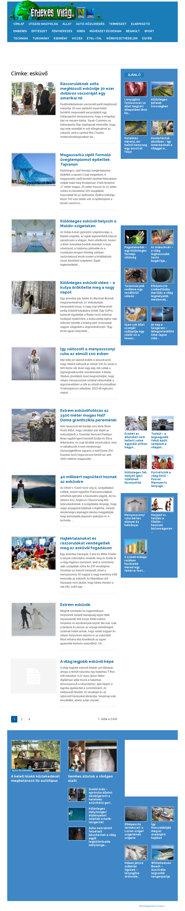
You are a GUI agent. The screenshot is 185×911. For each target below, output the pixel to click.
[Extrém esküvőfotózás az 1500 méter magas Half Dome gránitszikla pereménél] (33, 425)
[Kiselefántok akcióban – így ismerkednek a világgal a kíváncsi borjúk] (162, 128)
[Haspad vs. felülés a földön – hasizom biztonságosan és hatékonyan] (162, 504)
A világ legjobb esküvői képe (87, 661)
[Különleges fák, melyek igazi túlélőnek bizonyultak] (136, 462)
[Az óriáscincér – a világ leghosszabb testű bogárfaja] (162, 237)
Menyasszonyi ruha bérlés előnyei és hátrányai (134, 520)
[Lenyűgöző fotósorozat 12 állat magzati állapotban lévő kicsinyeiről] (135, 89)
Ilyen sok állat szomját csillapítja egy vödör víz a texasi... (134, 331)
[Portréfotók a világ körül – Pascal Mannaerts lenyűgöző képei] (162, 462)
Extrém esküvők (75, 604)
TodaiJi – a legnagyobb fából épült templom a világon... (159, 440)
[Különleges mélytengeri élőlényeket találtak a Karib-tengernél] (77, 814)
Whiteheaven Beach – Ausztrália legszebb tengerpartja (161, 869)
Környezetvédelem (122, 38)
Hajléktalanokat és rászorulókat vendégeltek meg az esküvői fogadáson (86, 543)
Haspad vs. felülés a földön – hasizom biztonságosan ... (161, 523)
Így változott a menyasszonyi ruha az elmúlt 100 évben (87, 351)
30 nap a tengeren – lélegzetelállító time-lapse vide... (162, 331)
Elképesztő (140, 24)
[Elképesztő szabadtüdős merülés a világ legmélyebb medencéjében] (162, 275)
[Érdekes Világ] (92, 10)
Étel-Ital (94, 38)
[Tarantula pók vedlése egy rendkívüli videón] (135, 275)
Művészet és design (105, 31)
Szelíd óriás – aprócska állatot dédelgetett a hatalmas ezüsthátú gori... (100, 796)
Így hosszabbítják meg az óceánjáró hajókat (161, 831)
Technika (20, 38)
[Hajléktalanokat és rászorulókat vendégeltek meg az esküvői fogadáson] (33, 553)
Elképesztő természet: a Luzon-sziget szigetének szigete (134, 831)
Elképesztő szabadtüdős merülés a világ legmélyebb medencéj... (162, 292)
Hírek (81, 31)
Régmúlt (133, 31)
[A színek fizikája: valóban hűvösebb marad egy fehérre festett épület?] (135, 546)
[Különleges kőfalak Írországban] (162, 89)
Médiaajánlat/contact (151, 906)
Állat (67, 24)
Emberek (20, 31)
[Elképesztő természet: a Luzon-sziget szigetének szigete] (136, 814)
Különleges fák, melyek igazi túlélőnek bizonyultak (136, 477)
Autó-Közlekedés (90, 24)
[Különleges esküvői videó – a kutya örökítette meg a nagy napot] (33, 297)
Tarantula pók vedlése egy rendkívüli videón (134, 291)
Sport (149, 31)
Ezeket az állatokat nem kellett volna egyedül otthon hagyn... (136, 440)
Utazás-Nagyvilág (43, 24)
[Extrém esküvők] (33, 619)
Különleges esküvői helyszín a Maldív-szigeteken (88, 223)
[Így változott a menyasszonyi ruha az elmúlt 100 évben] (33, 364)
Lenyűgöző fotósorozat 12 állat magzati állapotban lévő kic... (135, 106)
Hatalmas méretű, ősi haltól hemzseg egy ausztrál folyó (135, 145)
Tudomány (40, 38)
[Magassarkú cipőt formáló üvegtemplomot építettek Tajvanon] (33, 170)
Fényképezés (62, 31)
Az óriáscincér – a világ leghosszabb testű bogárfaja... (162, 254)
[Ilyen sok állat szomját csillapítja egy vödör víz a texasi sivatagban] (135, 314)
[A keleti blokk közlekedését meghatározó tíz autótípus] (35, 756)
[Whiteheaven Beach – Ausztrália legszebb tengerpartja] (162, 852)
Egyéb (147, 38)
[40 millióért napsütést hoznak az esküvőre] (33, 492)
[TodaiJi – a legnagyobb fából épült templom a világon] (162, 423)
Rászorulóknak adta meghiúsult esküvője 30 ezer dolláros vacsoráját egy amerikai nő (87, 90)
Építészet (39, 31)
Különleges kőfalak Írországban (159, 103)
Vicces (77, 38)
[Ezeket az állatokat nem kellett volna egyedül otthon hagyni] (136, 423)
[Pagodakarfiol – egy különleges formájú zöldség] (135, 237)
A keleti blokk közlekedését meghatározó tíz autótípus (35, 778)
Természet (118, 24)
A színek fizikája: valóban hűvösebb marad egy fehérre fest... (135, 564)
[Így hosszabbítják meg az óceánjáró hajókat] (162, 814)
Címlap (18, 24)
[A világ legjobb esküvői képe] (33, 676)
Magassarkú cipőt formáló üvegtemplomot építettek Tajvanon (85, 160)
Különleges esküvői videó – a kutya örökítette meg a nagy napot (87, 287)
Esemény (60, 38)
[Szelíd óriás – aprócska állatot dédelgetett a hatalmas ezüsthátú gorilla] (77, 794)
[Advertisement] (92, 53)
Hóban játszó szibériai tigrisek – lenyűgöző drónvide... (134, 869)
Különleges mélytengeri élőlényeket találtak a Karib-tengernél (100, 815)
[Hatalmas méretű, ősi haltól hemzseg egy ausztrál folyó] (135, 128)
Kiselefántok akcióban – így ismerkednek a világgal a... (161, 143)
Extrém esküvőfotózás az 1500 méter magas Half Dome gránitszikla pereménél (88, 415)
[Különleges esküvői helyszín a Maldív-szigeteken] (33, 236)
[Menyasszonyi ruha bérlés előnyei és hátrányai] (135, 504)
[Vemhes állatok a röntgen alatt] (92, 756)
